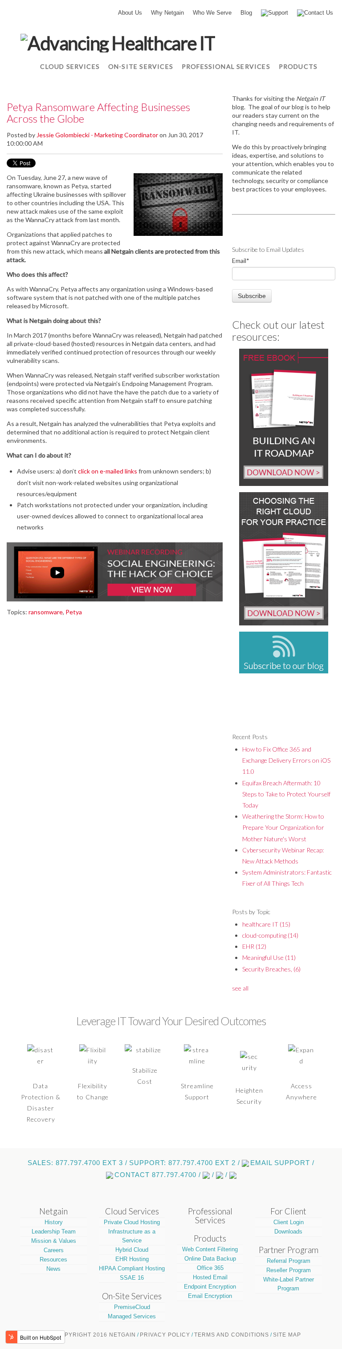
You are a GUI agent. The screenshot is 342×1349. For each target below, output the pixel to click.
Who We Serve (212, 12)
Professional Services (210, 1216)
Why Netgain (167, 12)
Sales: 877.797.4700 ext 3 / (77, 1162)
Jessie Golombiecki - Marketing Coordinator (97, 135)
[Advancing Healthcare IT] (117, 42)
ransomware (45, 612)
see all (240, 988)
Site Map (287, 1335)
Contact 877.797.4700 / (157, 1174)
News (53, 1268)
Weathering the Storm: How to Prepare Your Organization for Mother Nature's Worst (283, 827)
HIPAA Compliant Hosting (132, 1268)
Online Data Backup (210, 1258)
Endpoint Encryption (210, 1286)
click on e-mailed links (107, 471)
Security (249, 1101)
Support (278, 12)
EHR (254, 946)
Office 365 (210, 1268)
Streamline (197, 1086)
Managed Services (132, 1316)
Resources (53, 1259)
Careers (54, 1250)
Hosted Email (210, 1277)
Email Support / (282, 1162)
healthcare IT (266, 924)
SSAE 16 (132, 1277)
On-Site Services (132, 1296)
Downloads (288, 1231)
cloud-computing (270, 935)
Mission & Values (53, 1241)
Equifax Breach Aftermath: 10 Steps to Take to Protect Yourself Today (286, 794)
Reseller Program (288, 1270)
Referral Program (288, 1260)
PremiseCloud (132, 1307)
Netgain (53, 1211)
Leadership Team (54, 1231)
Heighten (249, 1090)
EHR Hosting (132, 1259)
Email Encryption (210, 1296)
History (54, 1222)
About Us (130, 12)
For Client (288, 1211)
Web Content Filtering (210, 1249)
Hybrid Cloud (131, 1249)
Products (210, 1238)
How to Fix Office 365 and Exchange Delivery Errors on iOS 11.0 (286, 760)
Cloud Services (132, 1211)
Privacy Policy (165, 1335)
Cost (144, 1081)
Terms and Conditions (231, 1335)
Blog (246, 12)
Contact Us (318, 12)
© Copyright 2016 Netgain (92, 1335)
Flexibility (92, 1086)
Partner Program (288, 1250)
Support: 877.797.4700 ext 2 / (184, 1162)
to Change (93, 1097)
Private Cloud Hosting (132, 1222)
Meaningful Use (269, 957)
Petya (73, 612)
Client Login (288, 1222)
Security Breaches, (271, 969)
